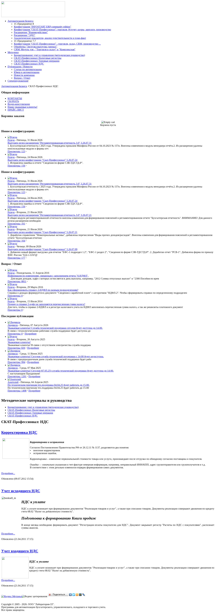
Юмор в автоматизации (26, 72)
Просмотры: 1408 (17, 390)
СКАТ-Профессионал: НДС (29, 63)
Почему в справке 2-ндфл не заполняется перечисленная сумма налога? (46, 304)
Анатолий (13, 382)
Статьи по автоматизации (28, 69)
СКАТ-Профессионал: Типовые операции (36, 61)
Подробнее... (8, 473)
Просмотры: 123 (16, 151)
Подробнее (31, 333)
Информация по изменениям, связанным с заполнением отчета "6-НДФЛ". (48, 275)
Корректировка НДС (19, 432)
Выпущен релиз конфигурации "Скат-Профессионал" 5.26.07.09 (42, 249)
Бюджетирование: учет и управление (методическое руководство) (49, 55)
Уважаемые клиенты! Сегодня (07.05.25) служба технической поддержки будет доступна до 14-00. (61, 370)
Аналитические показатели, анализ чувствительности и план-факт (50, 38)
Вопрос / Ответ (22, 78)
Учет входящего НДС (19, 551)
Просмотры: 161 (16, 223)
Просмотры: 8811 (17, 281)
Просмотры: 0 (15, 295)
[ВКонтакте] (70, 595)
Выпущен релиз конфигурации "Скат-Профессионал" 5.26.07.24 (42, 160)
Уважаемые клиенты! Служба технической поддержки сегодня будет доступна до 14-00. (55, 328)
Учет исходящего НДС (20, 491)
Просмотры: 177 (16, 257)
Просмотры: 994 (16, 362)
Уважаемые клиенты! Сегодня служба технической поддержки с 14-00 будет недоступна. (56, 356)
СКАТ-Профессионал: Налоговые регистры (37, 58)
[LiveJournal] (83, 595)
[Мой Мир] (80, 595)
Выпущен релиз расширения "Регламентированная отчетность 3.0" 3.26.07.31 (50, 143)
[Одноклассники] (77, 595)
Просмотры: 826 (16, 348)
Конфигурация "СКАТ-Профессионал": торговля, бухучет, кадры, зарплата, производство (62, 29)
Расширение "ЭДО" (24, 35)
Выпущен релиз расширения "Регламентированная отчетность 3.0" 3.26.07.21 (50, 215)
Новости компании (24, 75)
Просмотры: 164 (16, 240)
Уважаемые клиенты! (19, 342)
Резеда (11, 140)
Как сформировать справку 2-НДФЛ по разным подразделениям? (43, 290)
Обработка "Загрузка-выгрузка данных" (35, 46)
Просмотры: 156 (16, 165)
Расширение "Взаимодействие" (31, 32)
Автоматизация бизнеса (14, 86)
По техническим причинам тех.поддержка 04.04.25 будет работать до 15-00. (48, 385)
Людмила (13, 325)
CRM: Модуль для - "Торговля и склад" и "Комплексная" (44, 49)
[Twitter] (73, 595)
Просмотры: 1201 (17, 376)
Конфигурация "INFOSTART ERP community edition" (42, 26)
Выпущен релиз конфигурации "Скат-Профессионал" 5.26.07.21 (42, 232)
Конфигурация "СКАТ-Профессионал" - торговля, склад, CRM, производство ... (57, 43)
